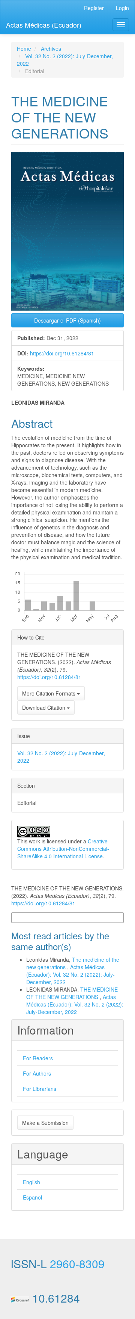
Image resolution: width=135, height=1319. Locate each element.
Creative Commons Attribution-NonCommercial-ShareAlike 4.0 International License (63, 848)
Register (94, 8)
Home (24, 48)
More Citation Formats (49, 693)
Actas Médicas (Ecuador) (43, 24)
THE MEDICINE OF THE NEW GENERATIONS (72, 993)
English (31, 1182)
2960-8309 (77, 1264)
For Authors (37, 1073)
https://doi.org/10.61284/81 (62, 353)
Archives (51, 48)
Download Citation (44, 707)
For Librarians (39, 1088)
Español (32, 1197)
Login (122, 8)
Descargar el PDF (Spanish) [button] (67, 320)
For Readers (38, 1058)
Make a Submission (45, 1122)
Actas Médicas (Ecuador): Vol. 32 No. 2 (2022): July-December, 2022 (70, 974)
